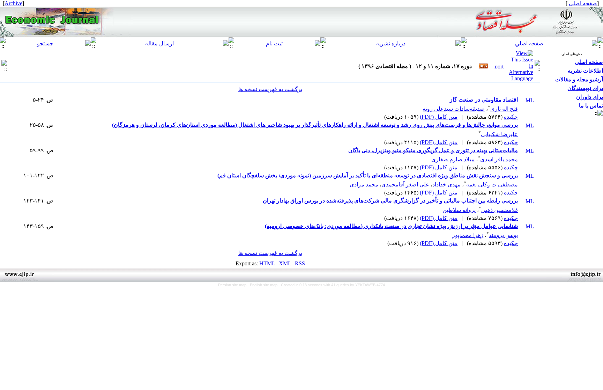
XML (285, 263)
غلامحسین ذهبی (499, 210)
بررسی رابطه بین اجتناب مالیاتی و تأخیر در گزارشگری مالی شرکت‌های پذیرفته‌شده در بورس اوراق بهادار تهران (390, 201)
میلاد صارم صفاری (453, 159)
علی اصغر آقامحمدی (405, 184)
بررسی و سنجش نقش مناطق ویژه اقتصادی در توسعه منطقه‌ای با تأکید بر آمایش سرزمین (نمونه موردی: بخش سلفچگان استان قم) (367, 175)
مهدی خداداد (446, 184)
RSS (300, 263)
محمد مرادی (364, 184)
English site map (264, 285)
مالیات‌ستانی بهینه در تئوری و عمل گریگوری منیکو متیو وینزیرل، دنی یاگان (433, 150)
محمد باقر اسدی (499, 159)
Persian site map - (234, 285)
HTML (267, 263)
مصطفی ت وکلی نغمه (492, 184)
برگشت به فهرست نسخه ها (270, 89)
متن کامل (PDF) (438, 117)
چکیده (511, 117)
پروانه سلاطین (459, 210)
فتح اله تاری (504, 109)
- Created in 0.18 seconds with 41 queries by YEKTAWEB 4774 (331, 285)
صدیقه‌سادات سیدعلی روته (454, 109)
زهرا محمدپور (467, 235)
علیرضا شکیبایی (499, 134)
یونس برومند (503, 235)
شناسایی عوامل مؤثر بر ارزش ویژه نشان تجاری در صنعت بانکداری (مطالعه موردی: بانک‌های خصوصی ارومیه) (391, 226)
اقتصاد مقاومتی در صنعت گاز (484, 100)
